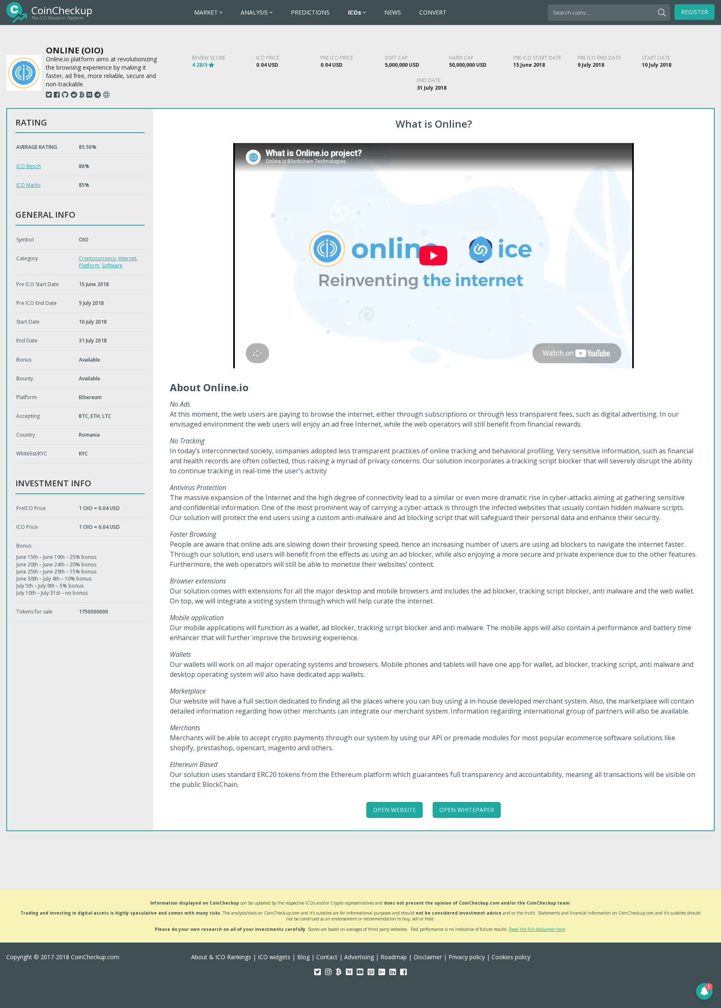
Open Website (394, 810)
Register (694, 12)
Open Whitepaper (466, 810)
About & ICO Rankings (221, 957)
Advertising (359, 957)
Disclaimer (427, 957)
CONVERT (432, 12)
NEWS (392, 12)
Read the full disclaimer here (537, 929)
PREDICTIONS (310, 12)
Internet (127, 258)
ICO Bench (28, 166)
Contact (327, 957)
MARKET (206, 12)
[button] (704, 991)
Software (112, 265)
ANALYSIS (255, 12)
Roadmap (394, 957)
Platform (89, 265)
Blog (303, 957)
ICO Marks (28, 185)
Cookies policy (511, 957)
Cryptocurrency (97, 258)
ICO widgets (274, 957)
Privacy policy (467, 957)
